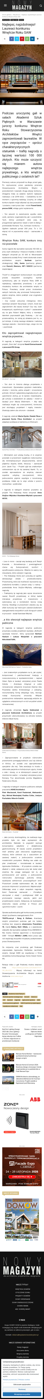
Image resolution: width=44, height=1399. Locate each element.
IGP (4, 1000)
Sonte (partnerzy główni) (11, 1003)
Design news (14, 20)
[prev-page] (3, 1088)
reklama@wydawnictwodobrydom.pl (25, 1335)
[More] (37, 39)
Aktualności (16, 15)
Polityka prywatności (10, 1379)
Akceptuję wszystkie (22, 1394)
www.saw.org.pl (16, 976)
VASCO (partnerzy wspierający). (30, 1003)
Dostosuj (22, 1389)
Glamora (34, 997)
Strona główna (6, 15)
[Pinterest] (22, 39)
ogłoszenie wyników (28, 1000)
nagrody (17, 1000)
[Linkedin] (32, 39)
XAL (21, 1006)
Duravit (27, 997)
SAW (38, 1000)
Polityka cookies (24, 1379)
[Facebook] (11, 39)
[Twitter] (17, 39)
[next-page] (7, 1088)
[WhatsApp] (27, 39)
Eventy (21, 20)
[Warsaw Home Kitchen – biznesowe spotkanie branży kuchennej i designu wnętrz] (8, 1057)
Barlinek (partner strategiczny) (12, 997)
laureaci (10, 1000)
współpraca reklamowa (10, 1006)
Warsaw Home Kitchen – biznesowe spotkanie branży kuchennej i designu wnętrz (28, 1056)
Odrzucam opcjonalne (22, 1384)
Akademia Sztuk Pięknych (16, 994)
